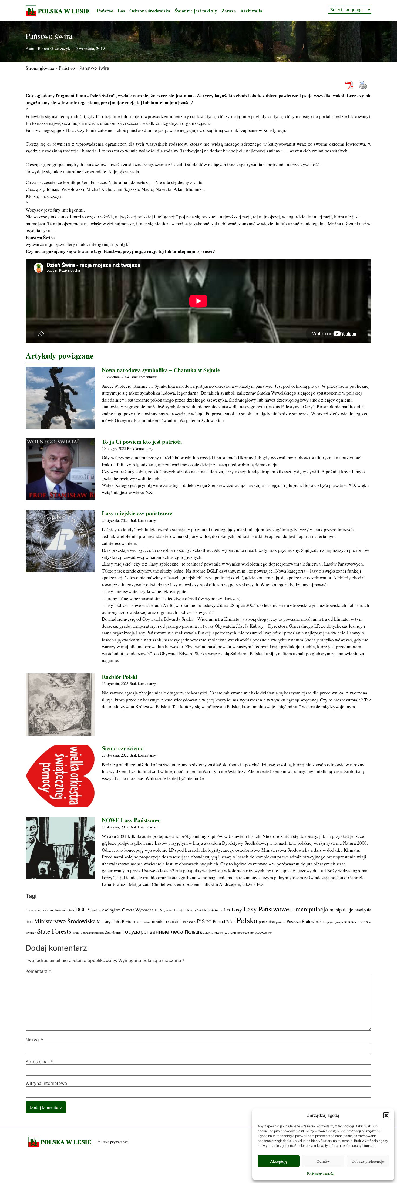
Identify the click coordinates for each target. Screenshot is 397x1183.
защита (208, 932)
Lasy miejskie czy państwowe (137, 513)
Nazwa (34, 1040)
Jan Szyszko (163, 910)
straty (76, 932)
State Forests (54, 931)
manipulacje (341, 909)
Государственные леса (152, 931)
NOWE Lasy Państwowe (131, 820)
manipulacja (312, 909)
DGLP (82, 909)
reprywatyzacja (334, 922)
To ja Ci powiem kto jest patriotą (142, 441)
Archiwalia (251, 10)
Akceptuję (278, 1161)
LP (292, 910)
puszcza (280, 922)
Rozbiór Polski (119, 677)
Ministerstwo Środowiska (65, 921)
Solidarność (358, 922)
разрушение (263, 932)
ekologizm (111, 910)
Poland (219, 921)
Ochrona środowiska (149, 10)
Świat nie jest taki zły (196, 10)
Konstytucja (213, 910)
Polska (247, 920)
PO (208, 921)
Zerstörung (113, 932)
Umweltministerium (92, 932)
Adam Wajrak (34, 910)
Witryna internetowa (46, 1083)
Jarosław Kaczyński (188, 910)
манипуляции (225, 932)
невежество (245, 932)
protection (267, 921)
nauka (147, 922)
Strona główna (40, 68)
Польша (193, 932)
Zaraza (228, 10)
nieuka (158, 921)
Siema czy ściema (123, 748)
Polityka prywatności (320, 1173)
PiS (201, 921)
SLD (347, 922)
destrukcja (68, 910)
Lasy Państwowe (266, 908)
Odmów (323, 1161)
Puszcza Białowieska (305, 921)
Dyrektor (95, 910)
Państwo (105, 10)
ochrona (174, 921)
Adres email (39, 1062)
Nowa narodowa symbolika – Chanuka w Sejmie (161, 370)
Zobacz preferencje (368, 1161)
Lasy (236, 909)
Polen (230, 921)
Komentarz (38, 971)
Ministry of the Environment (119, 921)
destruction (52, 910)
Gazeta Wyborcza (137, 910)
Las (121, 10)
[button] (386, 1115)
